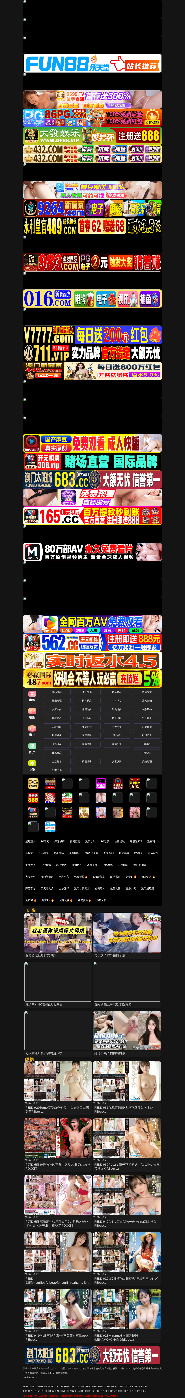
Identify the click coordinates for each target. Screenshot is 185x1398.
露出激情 (87, 744)
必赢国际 (59, 853)
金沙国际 (64, 888)
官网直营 (75, 841)
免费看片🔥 (81, 876)
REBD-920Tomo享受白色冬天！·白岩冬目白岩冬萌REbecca (57, 1109)
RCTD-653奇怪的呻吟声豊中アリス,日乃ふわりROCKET (57, 1166)
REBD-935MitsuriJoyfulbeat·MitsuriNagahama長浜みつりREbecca (57, 1282)
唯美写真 (117, 744)
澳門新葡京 (47, 876)
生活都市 (57, 761)
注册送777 (136, 841)
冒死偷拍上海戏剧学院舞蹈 (113, 1004)
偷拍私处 (77, 865)
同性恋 (146, 752)
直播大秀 (131, 888)
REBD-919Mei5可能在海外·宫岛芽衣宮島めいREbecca (56, 1337)
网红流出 (117, 717)
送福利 (151, 841)
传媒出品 (57, 752)
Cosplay (117, 700)
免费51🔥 (131, 876)
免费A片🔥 (48, 900)
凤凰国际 (74, 853)
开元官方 (30, 888)
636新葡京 (99, 876)
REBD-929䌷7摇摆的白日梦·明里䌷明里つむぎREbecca (126, 1280)
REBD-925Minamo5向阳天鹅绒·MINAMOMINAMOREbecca (116, 1337)
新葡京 (29, 853)
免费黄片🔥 (84, 900)
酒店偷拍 (153, 853)
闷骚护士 (147, 735)
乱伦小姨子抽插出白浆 (109, 1053)
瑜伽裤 (116, 735)
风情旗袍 (57, 735)
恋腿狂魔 (147, 726)
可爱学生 (117, 726)
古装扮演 (57, 726)
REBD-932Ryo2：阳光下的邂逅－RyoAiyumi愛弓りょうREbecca (127, 1166)
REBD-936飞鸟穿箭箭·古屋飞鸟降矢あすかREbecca (123, 1109)
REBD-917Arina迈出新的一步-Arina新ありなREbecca (125, 1223)
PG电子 (105, 841)
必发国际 (123, 865)
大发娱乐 (30, 876)
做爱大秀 (115, 888)
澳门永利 (90, 841)
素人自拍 (147, 700)
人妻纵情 (117, 761)
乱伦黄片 (61, 865)
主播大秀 (30, 865)
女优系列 (87, 726)
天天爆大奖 (47, 888)
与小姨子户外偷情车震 (109, 955)
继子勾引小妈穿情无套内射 (44, 1004)
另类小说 (57, 770)
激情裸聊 (115, 876)
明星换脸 (87, 735)
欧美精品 (117, 692)
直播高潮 (108, 853)
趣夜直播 (92, 865)
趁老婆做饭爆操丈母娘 (41, 955)
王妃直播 (46, 865)
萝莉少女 (147, 692)
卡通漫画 (57, 744)
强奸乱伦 (87, 692)
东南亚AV (147, 709)
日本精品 (87, 700)
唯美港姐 (117, 709)
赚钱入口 (101, 900)
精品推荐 (57, 692)
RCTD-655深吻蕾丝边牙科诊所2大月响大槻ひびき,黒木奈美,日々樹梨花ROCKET (56, 1223)
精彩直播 (124, 853)
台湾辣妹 (57, 709)
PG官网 (45, 841)
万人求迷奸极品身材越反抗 (44, 1053)
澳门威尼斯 (147, 888)
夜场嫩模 (108, 865)
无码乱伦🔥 (148, 876)
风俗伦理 (147, 761)
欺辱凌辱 (57, 717)
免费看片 (100, 888)
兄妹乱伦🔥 (66, 900)
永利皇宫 (64, 876)
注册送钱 (120, 841)
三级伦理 (57, 700)
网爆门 (146, 744)
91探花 (87, 717)
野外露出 (147, 717)
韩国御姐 (87, 709)
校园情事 (87, 761)
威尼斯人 (30, 841)
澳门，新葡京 (82, 888)
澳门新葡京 (140, 865)
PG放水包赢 (91, 853)
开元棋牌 (59, 841)
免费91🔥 (30, 900)
